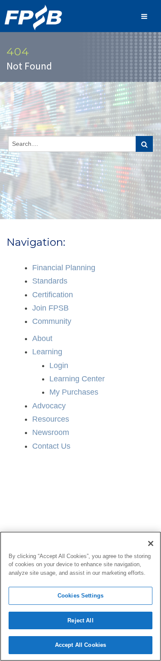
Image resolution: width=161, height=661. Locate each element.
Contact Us (51, 446)
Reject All (80, 620)
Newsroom (50, 432)
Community (51, 321)
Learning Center (77, 378)
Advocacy (49, 405)
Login (58, 365)
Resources (50, 419)
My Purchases (73, 392)
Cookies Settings (80, 595)
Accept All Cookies (80, 645)
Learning (47, 351)
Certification (52, 294)
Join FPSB (50, 308)
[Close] (150, 543)
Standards (49, 281)
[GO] (144, 144)
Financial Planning (63, 267)
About (42, 338)
